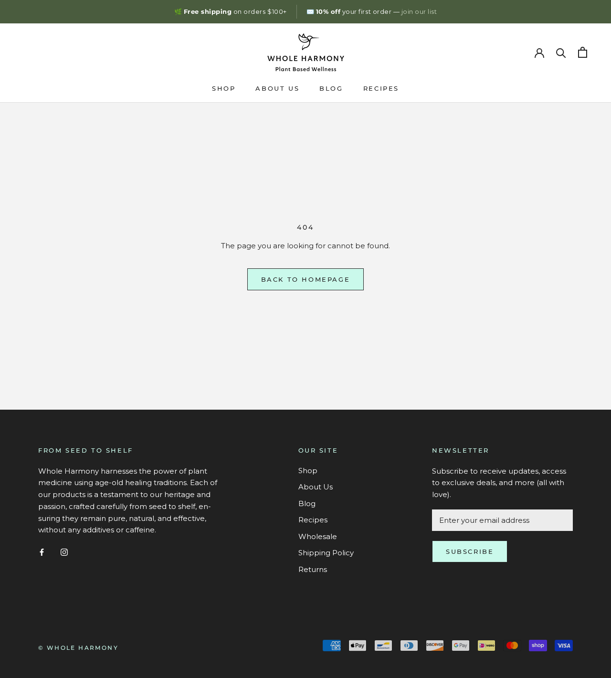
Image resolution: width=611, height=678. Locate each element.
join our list (419, 11)
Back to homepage (305, 279)
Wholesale (317, 536)
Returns (312, 569)
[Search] (561, 52)
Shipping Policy (326, 552)
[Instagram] (64, 552)
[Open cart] (582, 52)
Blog (331, 88)
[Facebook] (41, 552)
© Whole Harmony (78, 647)
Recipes (381, 88)
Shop (223, 88)
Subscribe (470, 551)
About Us (277, 88)
